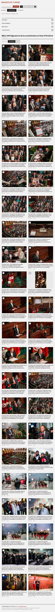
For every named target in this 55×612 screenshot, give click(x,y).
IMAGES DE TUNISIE (10, 2)
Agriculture (5, 26)
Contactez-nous (22, 606)
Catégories (11, 10)
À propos (20, 10)
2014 (17, 13)
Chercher (16, 6)
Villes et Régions (6, 23)
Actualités (13, 13)
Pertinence (11, 41)
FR (21, 6)
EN (24, 6)
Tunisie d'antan (6, 30)
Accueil (3, 10)
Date (17, 41)
